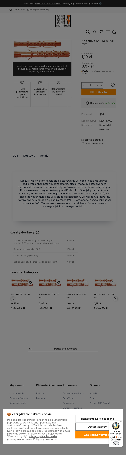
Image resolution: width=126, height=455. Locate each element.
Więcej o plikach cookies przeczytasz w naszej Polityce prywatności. (32, 438)
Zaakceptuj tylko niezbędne (97, 418)
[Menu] (121, 422)
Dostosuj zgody (97, 426)
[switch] (116, 443)
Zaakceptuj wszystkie (97, 434)
